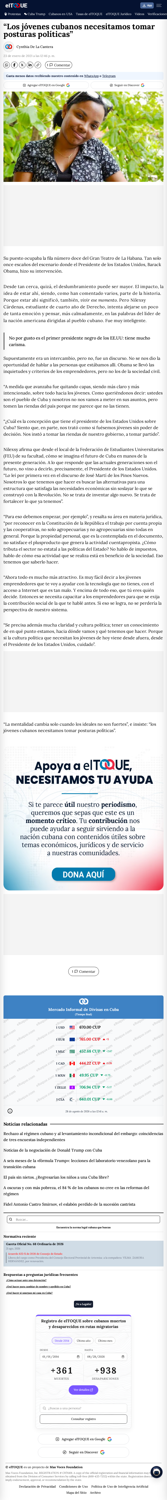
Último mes (105, 1340)
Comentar (58, 65)
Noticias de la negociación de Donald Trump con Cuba (52, 1150)
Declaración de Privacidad (37, 1486)
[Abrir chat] (156, 1472)
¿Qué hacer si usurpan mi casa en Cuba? (29, 1293)
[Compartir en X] (22, 65)
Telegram (109, 76)
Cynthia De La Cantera (35, 46)
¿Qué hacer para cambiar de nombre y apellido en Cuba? (38, 1286)
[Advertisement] (83, 215)
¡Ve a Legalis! (83, 1304)
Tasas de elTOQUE (89, 14)
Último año (83, 1340)
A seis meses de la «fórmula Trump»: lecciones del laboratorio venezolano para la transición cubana (76, 1163)
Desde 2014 (62, 1340)
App (149, 5)
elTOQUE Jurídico (118, 14)
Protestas (14, 14)
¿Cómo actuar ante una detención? (26, 1280)
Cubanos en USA (60, 14)
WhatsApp (91, 76)
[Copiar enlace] (38, 65)
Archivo (95, 1493)
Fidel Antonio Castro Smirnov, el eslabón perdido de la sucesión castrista (69, 1204)
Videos (139, 14)
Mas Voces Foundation (66, 1467)
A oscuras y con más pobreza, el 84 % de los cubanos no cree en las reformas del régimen (76, 1190)
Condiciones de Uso (73, 1486)
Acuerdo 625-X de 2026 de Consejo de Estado (35, 1254)
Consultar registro (83, 1419)
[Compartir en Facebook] (14, 65)
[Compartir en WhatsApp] (6, 65)
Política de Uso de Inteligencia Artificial (119, 1486)
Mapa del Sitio (76, 1493)
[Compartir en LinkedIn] (30, 65)
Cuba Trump (36, 14)
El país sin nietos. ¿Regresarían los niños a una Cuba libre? (56, 1177)
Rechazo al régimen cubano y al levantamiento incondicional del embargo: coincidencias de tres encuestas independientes (83, 1136)
